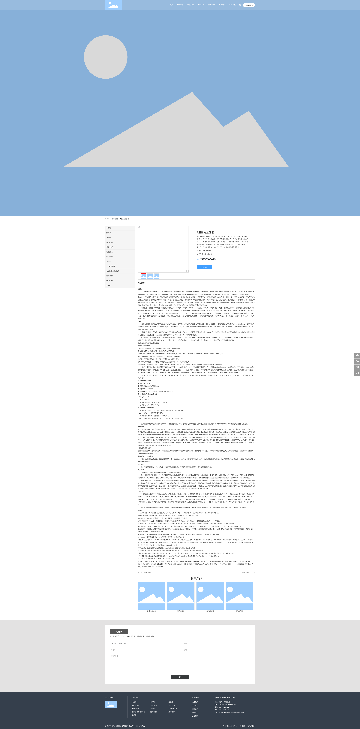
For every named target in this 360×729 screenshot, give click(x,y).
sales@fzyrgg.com (224, 712)
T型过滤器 (171, 705)
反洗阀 (170, 702)
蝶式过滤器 (181, 611)
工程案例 (195, 709)
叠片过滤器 (115, 219)
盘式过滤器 (210, 611)
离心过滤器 (135, 705)
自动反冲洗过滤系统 (138, 712)
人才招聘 (195, 716)
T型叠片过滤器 (147, 572)
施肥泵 (134, 715)
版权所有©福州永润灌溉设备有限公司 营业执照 (120, 726)
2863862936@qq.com (237, 712)
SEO (136, 726)
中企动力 (249, 726)
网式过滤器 (153, 712)
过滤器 (152, 708)
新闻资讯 (195, 712)
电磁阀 (134, 702)
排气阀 (152, 702)
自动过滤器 (239, 611)
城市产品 (142, 726)
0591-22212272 (224, 707)
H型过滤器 (135, 708)
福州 (253, 726)
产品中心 (195, 705)
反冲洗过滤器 (151, 611)
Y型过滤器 (153, 705)
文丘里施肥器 (172, 708)
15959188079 (208, 259)
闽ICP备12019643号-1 (230, 726)
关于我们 (195, 702)
